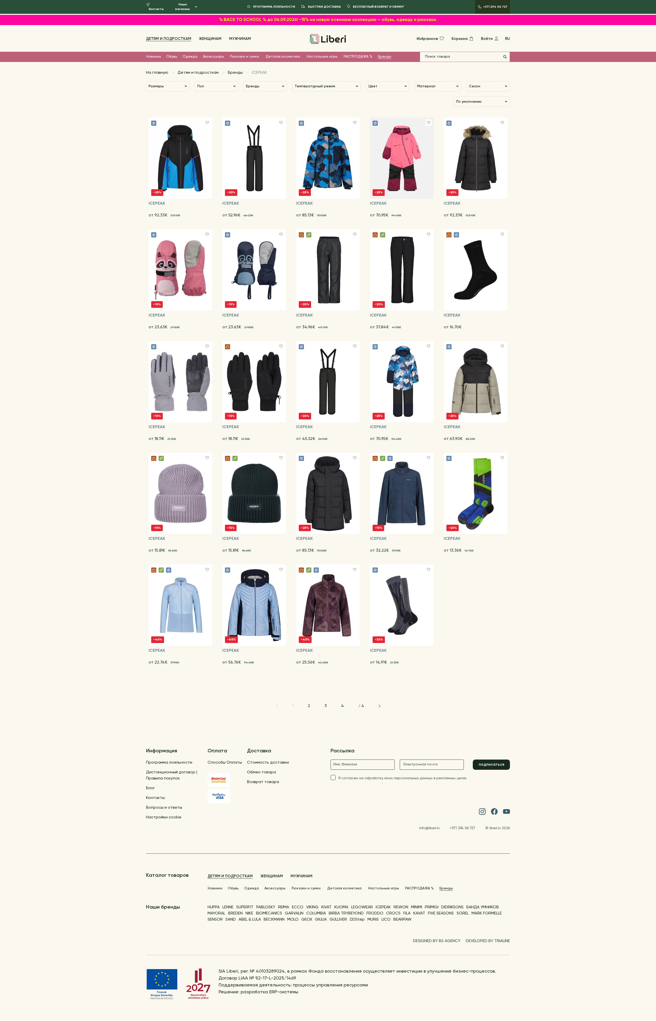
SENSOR (215, 920)
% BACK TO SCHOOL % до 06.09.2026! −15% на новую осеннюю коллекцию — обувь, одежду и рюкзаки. (328, 20)
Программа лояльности (169, 763)
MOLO (293, 920)
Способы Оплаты (225, 763)
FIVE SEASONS (441, 913)
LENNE (227, 907)
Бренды (384, 56)
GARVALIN (294, 913)
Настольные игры (322, 56)
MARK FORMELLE (486, 913)
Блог (150, 788)
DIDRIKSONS (452, 907)
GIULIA (321, 920)
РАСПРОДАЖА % (358, 56)
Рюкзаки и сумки (244, 56)
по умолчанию (469, 101)
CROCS (393, 913)
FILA (407, 913)
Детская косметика (283, 56)
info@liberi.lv (429, 828)
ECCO (297, 907)
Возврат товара (263, 782)
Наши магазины (182, 7)
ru (507, 39)
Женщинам (210, 39)
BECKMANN (274, 920)
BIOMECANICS (269, 913)
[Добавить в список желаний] (207, 122)
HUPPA (214, 907)
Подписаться (491, 764)
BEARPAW (402, 920)
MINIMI (416, 907)
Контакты (155, 798)
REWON (401, 907)
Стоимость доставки (268, 763)
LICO (386, 920)
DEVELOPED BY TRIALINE (488, 941)
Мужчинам (240, 39)
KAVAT (419, 913)
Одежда (190, 56)
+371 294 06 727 (462, 828)
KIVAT (326, 907)
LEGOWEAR (362, 907)
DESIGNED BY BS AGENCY (436, 941)
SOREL (463, 913)
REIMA (283, 907)
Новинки (153, 56)
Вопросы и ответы (164, 808)
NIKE (249, 913)
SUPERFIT (244, 907)
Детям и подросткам (168, 39)
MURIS (373, 920)
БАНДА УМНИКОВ (482, 907)
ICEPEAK (383, 907)
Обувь (171, 56)
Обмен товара (261, 772)
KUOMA (341, 907)
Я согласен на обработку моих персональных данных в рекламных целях (402, 778)
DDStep (357, 920)
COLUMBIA (316, 913)
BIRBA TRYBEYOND (346, 913)
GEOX (306, 920)
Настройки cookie (163, 817)
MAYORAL (216, 913)
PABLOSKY (265, 907)
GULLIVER (338, 920)
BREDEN (235, 913)
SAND (230, 920)
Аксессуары (213, 56)
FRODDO (374, 913)
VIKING (312, 907)
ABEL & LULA (250, 920)
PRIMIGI (431, 907)
